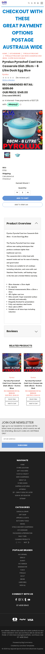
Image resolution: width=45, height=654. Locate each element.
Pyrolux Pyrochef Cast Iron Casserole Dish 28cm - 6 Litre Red (33, 384)
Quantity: (22, 188)
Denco (22, 558)
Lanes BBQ (22, 582)
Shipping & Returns (22, 486)
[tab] (22, 223)
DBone (22, 579)
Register (26, 495)
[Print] (23, 211)
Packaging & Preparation (22, 533)
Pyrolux (23, 573)
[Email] (19, 211)
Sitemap (22, 499)
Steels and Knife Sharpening (22, 527)
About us (22, 480)
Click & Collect (22, 474)
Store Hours (22, 483)
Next (42, 367)
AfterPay (22, 489)
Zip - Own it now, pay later (23, 492)
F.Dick (22, 570)
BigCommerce (26, 642)
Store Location (23, 468)
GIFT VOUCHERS (22, 471)
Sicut (22, 576)
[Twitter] (27, 211)
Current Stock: (22, 183)
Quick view (12, 399)
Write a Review (8, 80)
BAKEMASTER (22, 567)
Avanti (22, 561)
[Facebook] (14, 211)
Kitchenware (22, 530)
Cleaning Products (22, 539)
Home (22, 465)
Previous (2, 367)
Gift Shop (22, 515)
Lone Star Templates (26, 646)
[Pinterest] (31, 211)
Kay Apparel (22, 554)
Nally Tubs (22, 536)
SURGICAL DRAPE (22, 512)
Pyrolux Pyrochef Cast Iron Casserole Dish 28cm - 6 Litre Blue (12, 384)
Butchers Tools (22, 521)
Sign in (18, 495)
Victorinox (22, 564)
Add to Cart (12, 403)
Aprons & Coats (22, 518)
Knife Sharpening (22, 477)
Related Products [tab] (20, 345)
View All (23, 585)
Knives (22, 524)
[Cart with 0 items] (38, 3)
